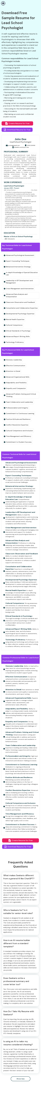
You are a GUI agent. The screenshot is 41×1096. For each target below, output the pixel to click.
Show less (20, 1079)
